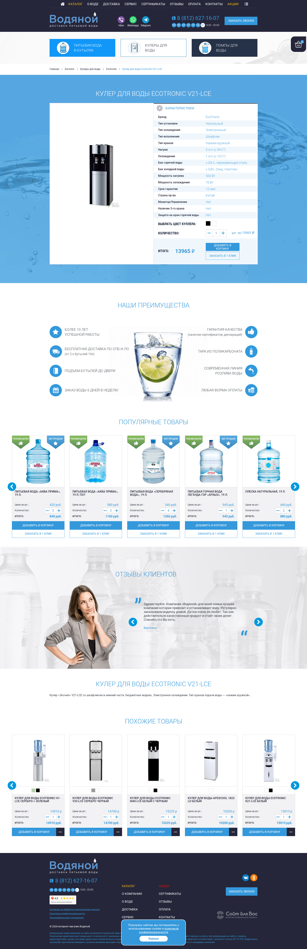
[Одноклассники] (253, 877)
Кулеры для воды (156, 47)
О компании (132, 893)
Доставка (111, 4)
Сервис (131, 4)
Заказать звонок (241, 20)
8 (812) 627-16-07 (198, 18)
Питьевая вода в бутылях (88, 47)
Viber (121, 25)
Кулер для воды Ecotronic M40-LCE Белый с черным (150, 799)
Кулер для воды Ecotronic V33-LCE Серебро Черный (92, 799)
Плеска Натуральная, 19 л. (265, 491)
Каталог (75, 4)
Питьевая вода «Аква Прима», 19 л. (37, 493)
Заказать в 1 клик (222, 255)
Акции (233, 4)
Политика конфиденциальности (67, 913)
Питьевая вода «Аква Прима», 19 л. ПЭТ (95, 493)
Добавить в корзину (222, 247)
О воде (92, 4)
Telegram (146, 25)
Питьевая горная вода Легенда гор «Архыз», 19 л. (208, 493)
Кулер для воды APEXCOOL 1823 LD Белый (211, 799)
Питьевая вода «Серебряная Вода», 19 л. (151, 493)
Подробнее (60, 832)
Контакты (214, 4)
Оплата (194, 4)
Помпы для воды (227, 47)
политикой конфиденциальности (159, 930)
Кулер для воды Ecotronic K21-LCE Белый (265, 799)
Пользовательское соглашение (67, 917)
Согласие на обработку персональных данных (75, 909)
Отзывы (177, 4)
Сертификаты (153, 4)
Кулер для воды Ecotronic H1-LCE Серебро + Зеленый (37, 799)
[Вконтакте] (245, 877)
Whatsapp (133, 25)
